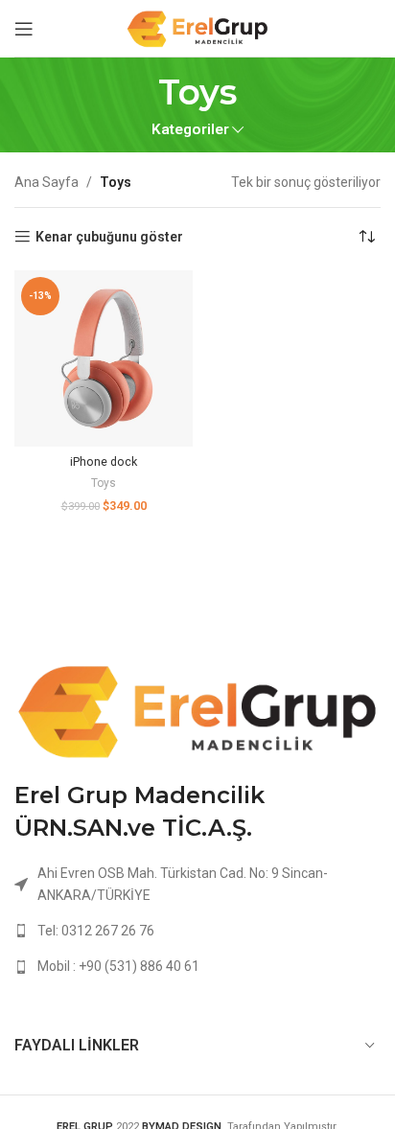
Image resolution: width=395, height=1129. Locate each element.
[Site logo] (197, 27)
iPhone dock (103, 461)
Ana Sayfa (46, 182)
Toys (103, 483)
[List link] (197, 930)
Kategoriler (190, 130)
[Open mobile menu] (24, 29)
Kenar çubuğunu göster (109, 236)
